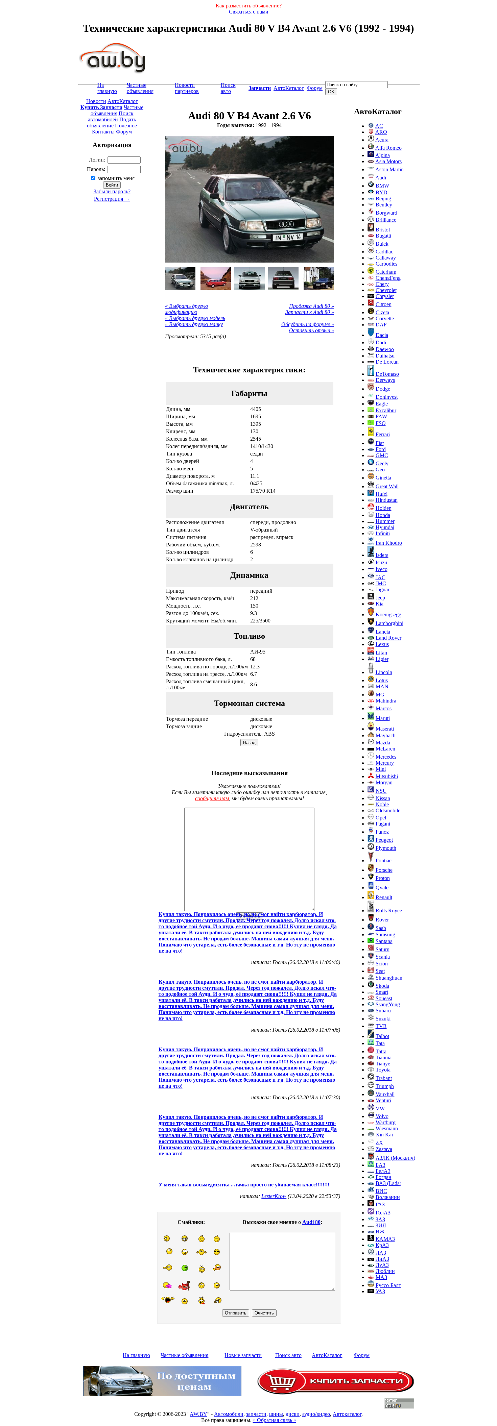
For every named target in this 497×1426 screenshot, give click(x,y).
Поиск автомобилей (111, 116)
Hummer (385, 521)
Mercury (385, 763)
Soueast (384, 998)
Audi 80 (311, 1222)
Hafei (381, 494)
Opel (381, 817)
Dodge (383, 389)
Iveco (381, 569)
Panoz (382, 832)
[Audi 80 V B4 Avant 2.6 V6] (180, 278)
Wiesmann (387, 1128)
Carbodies (386, 264)
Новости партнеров (187, 88)
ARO (381, 132)
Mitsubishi (387, 776)
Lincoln (384, 672)
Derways (385, 380)
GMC (382, 455)
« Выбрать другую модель (195, 318)
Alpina (382, 155)
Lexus (382, 644)
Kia (379, 604)
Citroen (384, 304)
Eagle (382, 404)
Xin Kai (384, 1134)
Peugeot (384, 840)
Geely (382, 463)
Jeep (380, 597)
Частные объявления (140, 88)
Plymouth (386, 848)
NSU (381, 791)
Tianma (384, 1057)
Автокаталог (347, 1414)
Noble (382, 804)
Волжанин (388, 1197)
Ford (381, 449)
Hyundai (385, 527)
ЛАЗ (381, 1253)
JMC (381, 583)
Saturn (382, 949)
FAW (381, 416)
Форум (315, 88)
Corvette (385, 318)
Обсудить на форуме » (307, 324)
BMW (382, 186)
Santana (384, 941)
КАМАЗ (385, 1239)
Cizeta (382, 312)
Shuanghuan (389, 978)
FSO (381, 423)
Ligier (382, 659)
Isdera (382, 555)
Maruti (383, 718)
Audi (380, 177)
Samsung (385, 934)
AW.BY (198, 1414)
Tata (380, 1043)
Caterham (386, 272)
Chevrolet (386, 290)
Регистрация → (112, 199)
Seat (380, 971)
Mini (381, 769)
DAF (381, 324)
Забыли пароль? (112, 191)
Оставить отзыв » (311, 330)
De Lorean (387, 362)
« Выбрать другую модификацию (186, 309)
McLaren (385, 749)
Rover (382, 920)
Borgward (386, 213)
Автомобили (228, 1414)
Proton (383, 878)
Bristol (383, 229)
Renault (384, 897)
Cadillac (384, 251)
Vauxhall (385, 1094)
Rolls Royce (389, 910)
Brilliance (386, 220)
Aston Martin (389, 169)
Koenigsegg (388, 614)
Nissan (383, 798)
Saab (381, 928)
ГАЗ (380, 1204)
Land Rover (388, 638)
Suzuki (383, 1019)
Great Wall (387, 486)
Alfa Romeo (388, 148)
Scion (382, 963)
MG (380, 694)
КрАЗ (382, 1245)
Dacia (382, 335)
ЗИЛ (381, 1225)
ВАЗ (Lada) (388, 1183)
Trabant (384, 1078)
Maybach (386, 735)
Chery (382, 284)
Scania (383, 957)
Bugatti (383, 236)
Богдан (384, 1177)
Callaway (386, 258)
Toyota (383, 1070)
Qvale (382, 887)
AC (379, 126)
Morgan (384, 782)
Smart (382, 992)
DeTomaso (387, 374)
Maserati (385, 729)
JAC (380, 577)
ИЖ (380, 1231)
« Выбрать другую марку (194, 324)
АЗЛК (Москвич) (395, 1158)
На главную (107, 88)
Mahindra (386, 701)
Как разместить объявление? (249, 5)
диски (293, 1414)
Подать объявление (111, 122)
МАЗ (381, 1277)
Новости (96, 101)
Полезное (126, 125)
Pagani (383, 824)
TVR (381, 1026)
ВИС (381, 1191)
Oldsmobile (388, 810)
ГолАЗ (383, 1212)
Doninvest (387, 397)
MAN (382, 686)
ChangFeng (388, 278)
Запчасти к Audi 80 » (309, 312)
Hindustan (387, 500)
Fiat (380, 443)
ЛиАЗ (382, 1259)
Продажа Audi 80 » (311, 306)
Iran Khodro (389, 543)
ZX (379, 1143)
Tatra (381, 1051)
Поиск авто (228, 88)
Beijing (383, 198)
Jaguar (382, 589)
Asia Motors (388, 161)
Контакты (103, 131)
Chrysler (385, 296)
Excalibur (386, 410)
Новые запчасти (243, 1355)
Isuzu (381, 562)
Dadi (381, 342)
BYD (381, 192)
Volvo (382, 1116)
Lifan (381, 653)
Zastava (384, 1149)
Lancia (383, 632)
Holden (384, 508)
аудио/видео (316, 1414)
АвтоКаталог (289, 88)
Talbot (382, 1036)
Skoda (382, 986)
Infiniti (383, 533)
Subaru (383, 1010)
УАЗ (380, 1291)
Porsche (384, 870)
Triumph (385, 1086)
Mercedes (386, 757)
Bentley (384, 204)
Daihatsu (385, 356)
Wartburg (386, 1122)
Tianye (383, 1063)
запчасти (256, 1414)
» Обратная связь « (274, 1420)
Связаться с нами (248, 12)
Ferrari (383, 434)
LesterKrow (273, 1196)
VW (380, 1108)
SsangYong (388, 1004)
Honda (383, 515)
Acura (381, 140)
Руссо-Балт (388, 1285)
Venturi (383, 1100)
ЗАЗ (380, 1219)
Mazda (383, 742)
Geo (380, 469)
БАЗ (380, 1165)
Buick (382, 244)
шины (276, 1414)
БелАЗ (383, 1171)
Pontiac (384, 860)
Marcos (384, 708)
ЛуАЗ (382, 1265)
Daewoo (385, 349)
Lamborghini (389, 623)
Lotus (382, 680)
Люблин (385, 1271)
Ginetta (383, 478)
